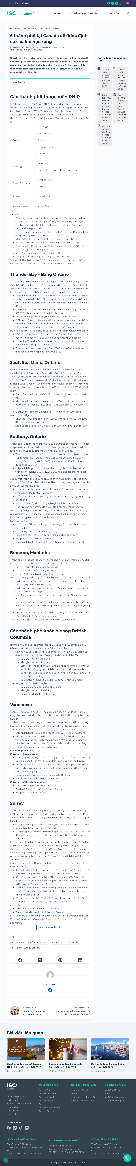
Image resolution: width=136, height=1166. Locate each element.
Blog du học (13, 1107)
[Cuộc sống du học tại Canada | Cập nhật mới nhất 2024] (68, 1049)
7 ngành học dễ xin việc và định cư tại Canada (39, 912)
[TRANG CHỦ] (11, 29)
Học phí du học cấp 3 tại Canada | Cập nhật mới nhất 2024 (106, 134)
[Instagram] (112, 3)
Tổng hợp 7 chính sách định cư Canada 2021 (38, 908)
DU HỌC (57, 13)
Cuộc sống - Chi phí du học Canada (29, 942)
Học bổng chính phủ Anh (84, 1097)
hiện (25, 82)
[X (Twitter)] (40, 960)
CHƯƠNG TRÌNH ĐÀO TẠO (84, 13)
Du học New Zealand (49, 1107)
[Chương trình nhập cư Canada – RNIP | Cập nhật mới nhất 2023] (26, 1049)
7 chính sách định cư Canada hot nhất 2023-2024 (106, 77)
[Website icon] (50, 990)
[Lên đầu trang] (5, 1160)
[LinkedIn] (80, 960)
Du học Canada (47, 1111)
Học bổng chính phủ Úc (116, 1097)
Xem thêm (113, 13)
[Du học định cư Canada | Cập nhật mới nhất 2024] (110, 1049)
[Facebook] (108, 3)
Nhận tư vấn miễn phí (50, 927)
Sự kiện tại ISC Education (19, 1103)
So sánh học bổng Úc (114, 1100)
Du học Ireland (46, 1100)
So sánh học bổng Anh (82, 1100)
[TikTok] (120, 3)
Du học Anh (45, 1090)
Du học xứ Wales (47, 1097)
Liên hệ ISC (12, 1114)
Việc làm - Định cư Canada (25, 948)
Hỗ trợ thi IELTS (14, 1100)
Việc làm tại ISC (14, 1110)
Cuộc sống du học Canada (30, 50)
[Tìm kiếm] (128, 13)
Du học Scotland (47, 1093)
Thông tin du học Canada (65, 942)
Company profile (15, 1096)
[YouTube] (116, 3)
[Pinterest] (60, 960)
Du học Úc (44, 1104)
